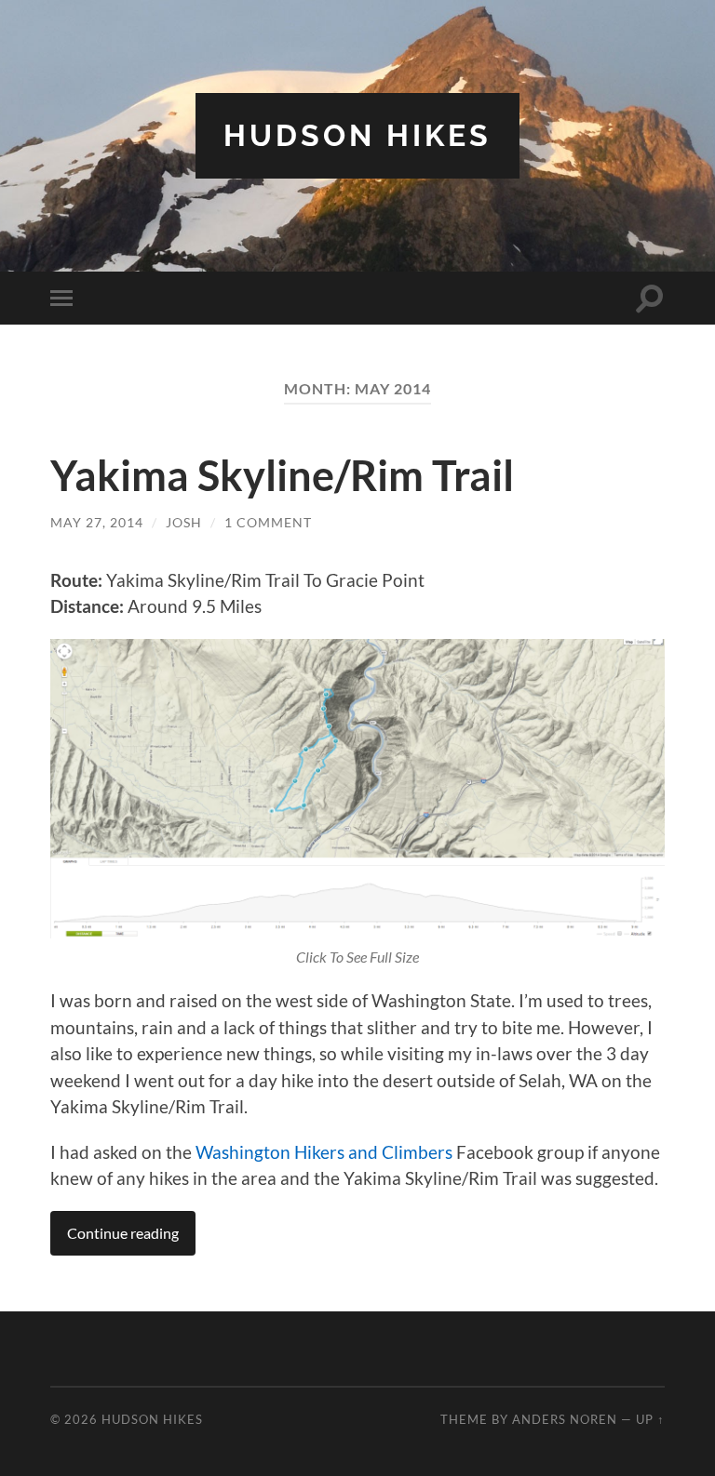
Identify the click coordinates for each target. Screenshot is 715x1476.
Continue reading (123, 1233)
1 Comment (268, 522)
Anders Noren (564, 1419)
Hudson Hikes (357, 135)
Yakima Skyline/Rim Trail (282, 475)
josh (184, 522)
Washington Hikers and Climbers (324, 1152)
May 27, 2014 (96, 522)
